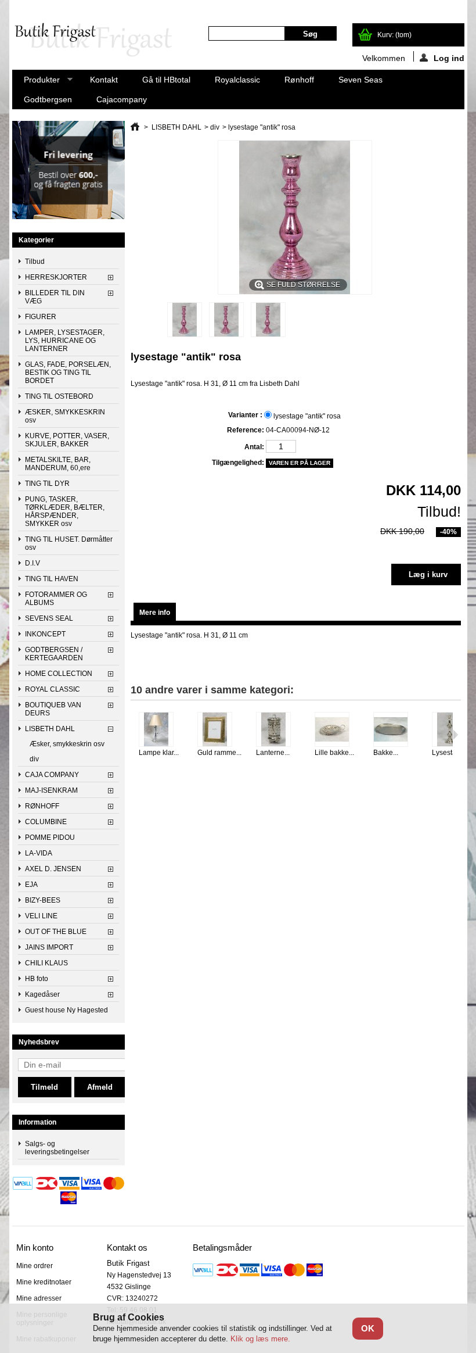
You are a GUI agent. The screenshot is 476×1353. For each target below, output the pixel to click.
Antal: (254, 447)
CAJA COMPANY (52, 775)
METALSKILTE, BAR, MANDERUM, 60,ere (58, 464)
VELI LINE (41, 916)
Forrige (133, 734)
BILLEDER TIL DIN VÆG (55, 297)
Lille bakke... (334, 753)
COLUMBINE (46, 822)
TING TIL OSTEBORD (59, 396)
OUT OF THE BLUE (55, 932)
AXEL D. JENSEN (53, 869)
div (34, 759)
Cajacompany (121, 99)
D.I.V (32, 563)
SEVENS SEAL (49, 618)
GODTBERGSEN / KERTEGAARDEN (54, 654)
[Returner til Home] (135, 127)
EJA (31, 884)
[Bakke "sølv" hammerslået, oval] (395, 730)
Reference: (245, 430)
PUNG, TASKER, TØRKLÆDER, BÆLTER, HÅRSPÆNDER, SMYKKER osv (64, 511)
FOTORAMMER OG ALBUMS (56, 598)
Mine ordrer (34, 1266)
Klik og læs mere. (260, 1338)
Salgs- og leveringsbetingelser (57, 1148)
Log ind (449, 57)
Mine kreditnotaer (43, 1282)
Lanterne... (273, 753)
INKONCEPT (45, 634)
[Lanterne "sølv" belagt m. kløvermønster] (278, 730)
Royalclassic (237, 79)
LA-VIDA (38, 853)
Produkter (36, 82)
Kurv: (394, 35)
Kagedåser (42, 994)
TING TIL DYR (47, 483)
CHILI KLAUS (46, 963)
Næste (455, 734)
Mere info (154, 613)
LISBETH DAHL (50, 729)
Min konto (34, 1247)
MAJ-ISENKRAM (51, 790)
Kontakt (104, 79)
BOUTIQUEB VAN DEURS (53, 709)
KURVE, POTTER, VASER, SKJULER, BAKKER (67, 440)
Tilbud (35, 261)
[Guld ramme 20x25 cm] (219, 730)
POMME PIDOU (50, 837)
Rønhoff (299, 79)
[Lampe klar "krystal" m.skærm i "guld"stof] (161, 730)
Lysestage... (451, 753)
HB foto (36, 979)
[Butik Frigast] (98, 40)
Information (37, 1122)
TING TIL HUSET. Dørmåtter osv (69, 543)
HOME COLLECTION (58, 674)
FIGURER (40, 317)
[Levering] (68, 217)
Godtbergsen (48, 99)
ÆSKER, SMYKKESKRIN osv (65, 416)
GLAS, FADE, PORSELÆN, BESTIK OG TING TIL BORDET (68, 372)
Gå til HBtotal (166, 79)
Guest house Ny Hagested (66, 1010)
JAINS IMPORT (49, 947)
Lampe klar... (159, 753)
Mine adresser (39, 1298)
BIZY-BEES (42, 900)
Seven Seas (360, 79)
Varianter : (246, 415)
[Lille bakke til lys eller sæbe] (337, 730)
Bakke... (385, 753)
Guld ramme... (219, 753)
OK (367, 1328)
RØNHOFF (42, 806)
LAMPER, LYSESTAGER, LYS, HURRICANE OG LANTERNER (64, 340)
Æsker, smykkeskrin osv (67, 744)
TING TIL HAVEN (51, 579)
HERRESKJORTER (56, 277)
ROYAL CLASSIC (52, 689)
